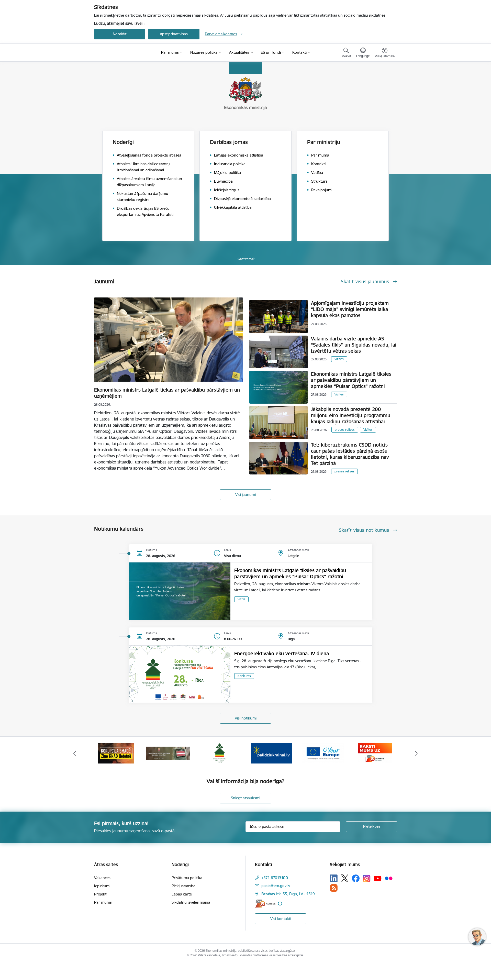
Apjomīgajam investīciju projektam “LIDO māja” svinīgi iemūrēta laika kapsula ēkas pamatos (350, 309)
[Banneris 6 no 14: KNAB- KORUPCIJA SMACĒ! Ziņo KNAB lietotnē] (116, 752)
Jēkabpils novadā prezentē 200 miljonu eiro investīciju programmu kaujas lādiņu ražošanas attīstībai (350, 415)
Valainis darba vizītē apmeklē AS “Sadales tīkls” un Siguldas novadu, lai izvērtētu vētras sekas (353, 345)
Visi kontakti (280, 918)
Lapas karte (182, 894)
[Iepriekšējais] (74, 753)
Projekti (100, 894)
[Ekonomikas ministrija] (124, 53)
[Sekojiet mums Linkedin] (334, 878)
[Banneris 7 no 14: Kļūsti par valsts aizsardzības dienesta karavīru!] (168, 752)
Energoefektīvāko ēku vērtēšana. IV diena (281, 653)
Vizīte (241, 599)
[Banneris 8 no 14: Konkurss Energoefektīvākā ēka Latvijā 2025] (219, 752)
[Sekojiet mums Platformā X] (345, 878)
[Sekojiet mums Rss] (334, 888)
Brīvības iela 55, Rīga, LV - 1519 (288, 893)
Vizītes (339, 359)
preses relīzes (345, 429)
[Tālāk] (416, 753)
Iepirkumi (102, 885)
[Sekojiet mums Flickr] (389, 878)
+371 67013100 (274, 877)
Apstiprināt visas (174, 33)
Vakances (102, 877)
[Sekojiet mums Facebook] (356, 878)
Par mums (103, 902)
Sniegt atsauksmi (245, 797)
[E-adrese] (265, 903)
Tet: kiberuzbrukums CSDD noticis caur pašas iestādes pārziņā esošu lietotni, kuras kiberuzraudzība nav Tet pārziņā (350, 454)
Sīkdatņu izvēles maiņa (191, 902)
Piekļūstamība (183, 885)
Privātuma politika (187, 877)
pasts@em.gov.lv (275, 885)
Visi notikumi (245, 718)
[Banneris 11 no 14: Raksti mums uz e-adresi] (375, 752)
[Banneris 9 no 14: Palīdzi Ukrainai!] (271, 752)
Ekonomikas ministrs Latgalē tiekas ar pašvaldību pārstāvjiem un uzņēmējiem (167, 393)
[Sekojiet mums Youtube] (378, 878)
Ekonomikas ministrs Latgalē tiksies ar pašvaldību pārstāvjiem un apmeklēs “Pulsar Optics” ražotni (351, 380)
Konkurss (244, 676)
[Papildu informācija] (280, 903)
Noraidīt (119, 33)
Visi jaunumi (245, 494)
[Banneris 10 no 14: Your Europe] (323, 752)
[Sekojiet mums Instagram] (367, 878)
